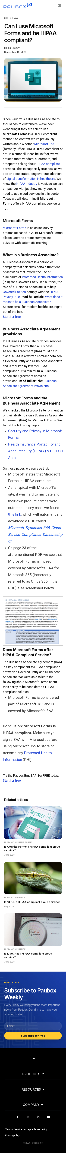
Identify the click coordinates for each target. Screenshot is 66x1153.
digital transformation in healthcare (31, 179)
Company (31, 1105)
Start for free (12, 317)
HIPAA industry (26, 184)
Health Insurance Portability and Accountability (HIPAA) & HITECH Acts (35, 451)
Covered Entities (14, 292)
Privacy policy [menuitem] (12, 1135)
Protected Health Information (42, 277)
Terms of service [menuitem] (13, 1129)
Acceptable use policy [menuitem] (35, 1129)
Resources (31, 1089)
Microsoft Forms (14, 228)
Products (31, 1074)
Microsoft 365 (44, 144)
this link (14, 514)
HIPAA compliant (48, 164)
